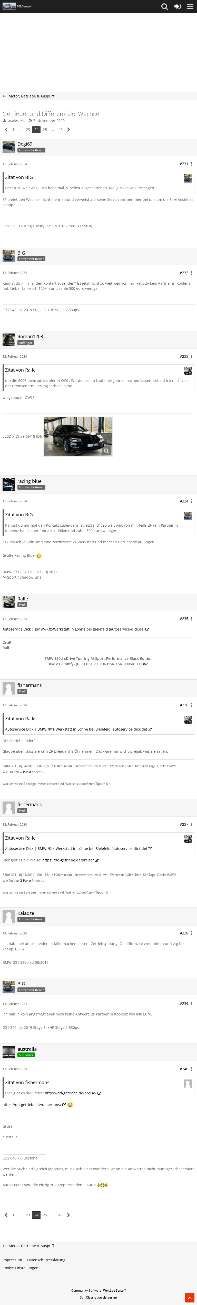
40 (60, 129)
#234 (184, 501)
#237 (184, 824)
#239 (184, 1003)
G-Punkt (25, 772)
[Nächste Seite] (68, 129)
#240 (184, 1068)
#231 (184, 163)
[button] (165, 6)
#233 (184, 356)
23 (28, 129)
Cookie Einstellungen (20, 1267)
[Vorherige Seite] (6, 129)
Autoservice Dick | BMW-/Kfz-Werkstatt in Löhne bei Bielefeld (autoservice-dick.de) (73, 629)
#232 (184, 272)
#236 (184, 705)
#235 (184, 618)
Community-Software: (98, 1290)
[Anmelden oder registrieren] (177, 6)
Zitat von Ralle (20, 370)
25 (45, 129)
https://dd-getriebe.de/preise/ (68, 860)
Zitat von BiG (19, 177)
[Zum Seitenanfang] (189, 1297)
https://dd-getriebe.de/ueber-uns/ (32, 1104)
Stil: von (98, 1297)
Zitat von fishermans (27, 1082)
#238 (184, 933)
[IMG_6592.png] (78, 437)
